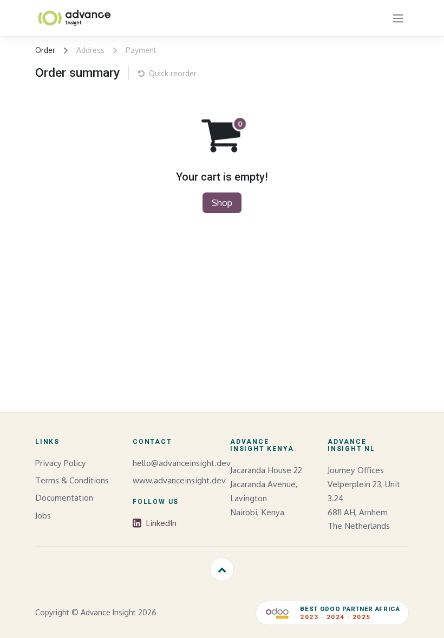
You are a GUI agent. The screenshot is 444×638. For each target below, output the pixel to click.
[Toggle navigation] (398, 17)
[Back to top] (222, 569)
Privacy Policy (60, 462)
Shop (222, 202)
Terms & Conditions (72, 480)
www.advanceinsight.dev (179, 480)
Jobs (43, 515)
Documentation (64, 497)
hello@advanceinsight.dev (182, 462)
